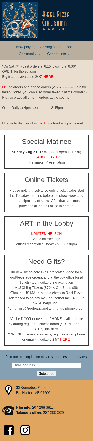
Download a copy (57, 123)
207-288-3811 (43, 407)
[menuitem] (25, 47)
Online (7, 87)
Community (27, 54)
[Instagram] (25, 434)
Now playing (25, 47)
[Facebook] (9, 434)
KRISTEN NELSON (46, 234)
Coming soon (50, 47)
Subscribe (46, 373)
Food (69, 47)
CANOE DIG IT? (47, 157)
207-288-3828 (54, 412)
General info (56, 54)
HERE (48, 77)
